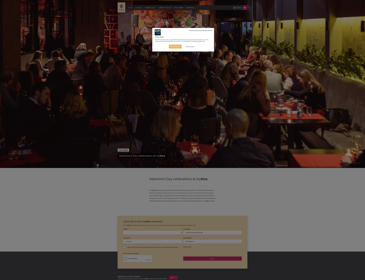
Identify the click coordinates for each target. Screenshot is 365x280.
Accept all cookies (175, 46)
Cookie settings (190, 46)
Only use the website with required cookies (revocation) (201, 30)
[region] (183, 40)
